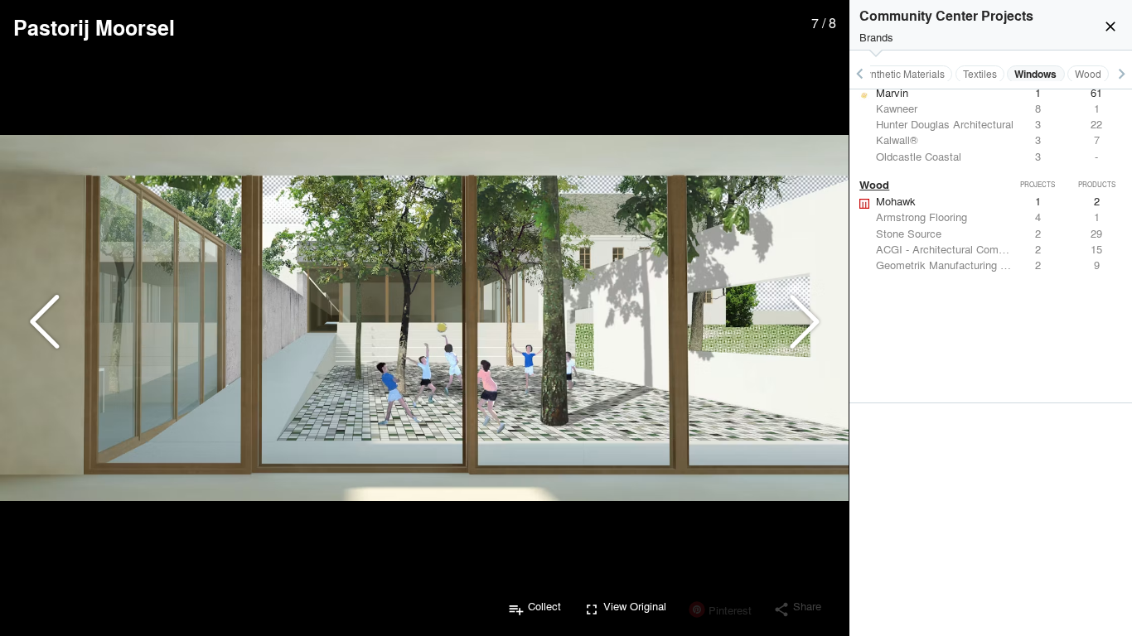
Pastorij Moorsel (94, 27)
